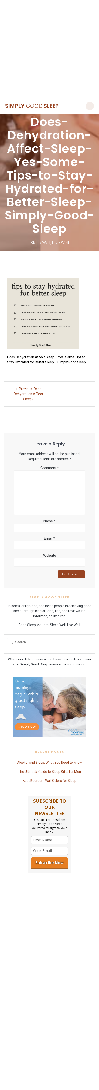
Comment (49, 468)
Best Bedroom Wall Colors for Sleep (49, 781)
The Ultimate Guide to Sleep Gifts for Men (49, 772)
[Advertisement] (49, 49)
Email (49, 538)
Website (49, 555)
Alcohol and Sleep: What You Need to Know (49, 762)
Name (49, 521)
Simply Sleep (32, 106)
